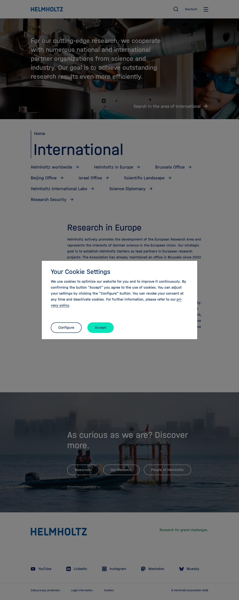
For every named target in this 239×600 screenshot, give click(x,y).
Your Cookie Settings (80, 272)
